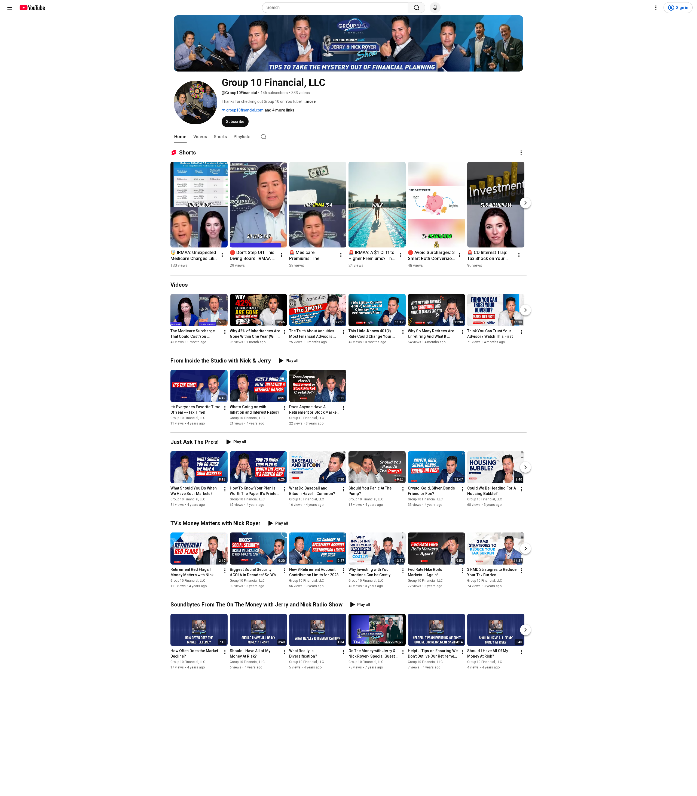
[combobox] (337, 7)
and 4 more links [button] (279, 110)
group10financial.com (244, 110)
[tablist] (348, 136)
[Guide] (10, 7)
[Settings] (656, 7)
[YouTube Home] (32, 7)
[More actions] (521, 152)
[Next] (525, 202)
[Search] (416, 7)
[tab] (180, 136)
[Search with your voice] (435, 7)
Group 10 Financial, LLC (187, 418)
